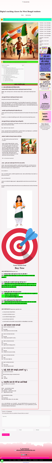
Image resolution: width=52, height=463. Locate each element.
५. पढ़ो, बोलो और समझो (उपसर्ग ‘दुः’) (8, 79)
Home (22, 15)
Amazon (4, 18)
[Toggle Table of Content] (22, 65)
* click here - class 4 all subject (45, 25)
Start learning (28, 15)
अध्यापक (3, 91)
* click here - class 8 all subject (45, 33)
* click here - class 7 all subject (45, 31)
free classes (45, 124)
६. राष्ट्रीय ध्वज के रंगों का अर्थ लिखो (8, 80)
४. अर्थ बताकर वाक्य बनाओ (7, 78)
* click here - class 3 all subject (45, 22)
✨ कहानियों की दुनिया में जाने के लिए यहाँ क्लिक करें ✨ (45, 84)
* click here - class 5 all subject (45, 27)
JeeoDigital (45, 103)
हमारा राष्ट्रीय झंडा (4, 66)
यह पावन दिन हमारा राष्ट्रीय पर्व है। (9, 319)
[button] (20, 312)
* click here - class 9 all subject (45, 35)
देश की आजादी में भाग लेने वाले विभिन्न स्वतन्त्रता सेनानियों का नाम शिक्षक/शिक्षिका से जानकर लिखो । (18, 321)
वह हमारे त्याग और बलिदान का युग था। (9, 314)
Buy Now (19, 268)
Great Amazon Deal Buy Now (7, 75)
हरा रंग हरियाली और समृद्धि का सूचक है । (10, 316)
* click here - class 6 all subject (45, 29)
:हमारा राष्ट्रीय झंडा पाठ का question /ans (9, 76)
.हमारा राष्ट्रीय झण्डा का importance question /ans (10, 77)
